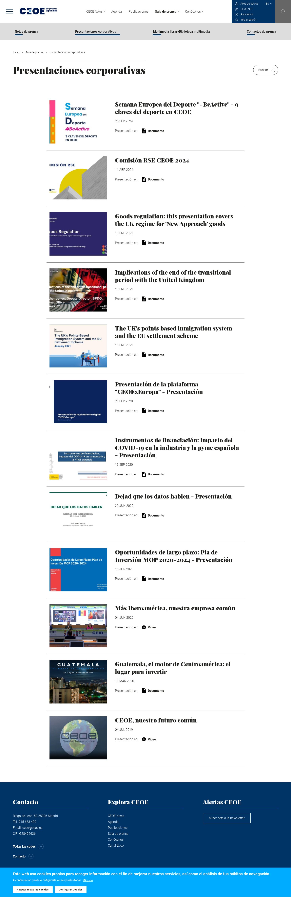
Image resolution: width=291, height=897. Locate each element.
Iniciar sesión (249, 19)
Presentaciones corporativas (95, 31)
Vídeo (152, 627)
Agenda (116, 11)
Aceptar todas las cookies (33, 889)
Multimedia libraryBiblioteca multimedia (181, 31)
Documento (156, 131)
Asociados (247, 14)
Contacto (19, 856)
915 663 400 (27, 822)
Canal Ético (116, 845)
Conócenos (193, 11)
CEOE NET (247, 8)
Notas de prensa (26, 31)
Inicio (16, 52)
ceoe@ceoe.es (32, 828)
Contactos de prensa (261, 31)
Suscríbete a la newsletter (226, 818)
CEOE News (94, 11)
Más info (88, 880)
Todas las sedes (24, 846)
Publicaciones (138, 11)
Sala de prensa (165, 11)
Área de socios (249, 3)
